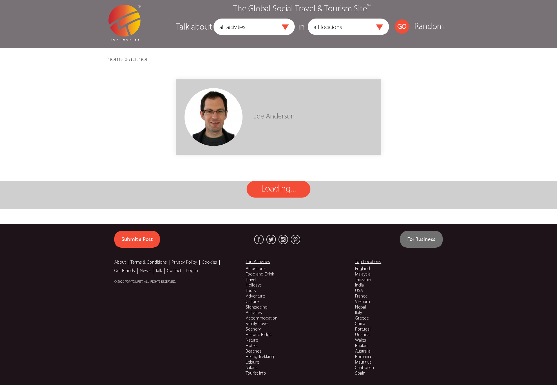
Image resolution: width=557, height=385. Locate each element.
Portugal (362, 329)
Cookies (209, 262)
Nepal (360, 307)
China (360, 324)
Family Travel (257, 324)
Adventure (255, 296)
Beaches (253, 351)
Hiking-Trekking (260, 357)
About (120, 262)
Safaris (252, 368)
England (362, 269)
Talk (158, 271)
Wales (360, 340)
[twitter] (271, 239)
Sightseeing (256, 307)
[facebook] (259, 239)
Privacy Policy (184, 262)
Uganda (362, 335)
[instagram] (283, 239)
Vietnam (362, 302)
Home (115, 59)
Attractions (255, 269)
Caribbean (364, 368)
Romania (363, 357)
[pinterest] (295, 239)
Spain (360, 373)
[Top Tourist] (124, 24)
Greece (362, 318)
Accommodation (261, 318)
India (359, 285)
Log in (192, 271)
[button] (285, 27)
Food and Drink (260, 274)
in (301, 27)
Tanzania (363, 280)
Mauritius (363, 362)
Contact (174, 271)
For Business (421, 239)
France (361, 296)
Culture (252, 302)
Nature (252, 340)
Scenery (253, 329)
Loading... (278, 189)
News (145, 271)
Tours (251, 291)
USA (359, 291)
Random (429, 26)
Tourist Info (256, 373)
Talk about (194, 27)
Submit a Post (137, 239)
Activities (254, 313)
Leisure (252, 362)
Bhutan (361, 346)
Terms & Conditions (149, 262)
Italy (358, 313)
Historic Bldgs (259, 335)
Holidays (254, 285)
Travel (251, 280)
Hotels (252, 346)
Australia (362, 351)
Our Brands (124, 271)
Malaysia (362, 274)
